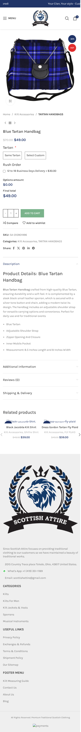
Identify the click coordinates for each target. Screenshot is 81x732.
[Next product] (14, 123)
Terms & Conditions (15, 651)
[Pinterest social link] (23, 248)
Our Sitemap (10, 664)
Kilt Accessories (24, 114)
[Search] (67, 18)
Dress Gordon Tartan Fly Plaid (60, 427)
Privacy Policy (11, 637)
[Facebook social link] (13, 248)
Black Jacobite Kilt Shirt (21, 427)
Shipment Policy (13, 658)
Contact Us (10, 687)
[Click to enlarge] (10, 100)
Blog (6, 701)
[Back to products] (10, 123)
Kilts (6, 594)
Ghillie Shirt (31, 432)
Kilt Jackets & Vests (15, 607)
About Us (8, 694)
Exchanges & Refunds (16, 644)
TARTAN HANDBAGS (50, 114)
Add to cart (32, 213)
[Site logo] (40, 18)
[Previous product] (5, 123)
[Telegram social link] (33, 248)
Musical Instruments (16, 621)
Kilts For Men (11, 600)
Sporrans (8, 614)
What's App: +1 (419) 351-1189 (25, 571)
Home (6, 114)
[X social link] (18, 248)
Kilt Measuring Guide (16, 680)
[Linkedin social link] (28, 248)
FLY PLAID (69, 432)
